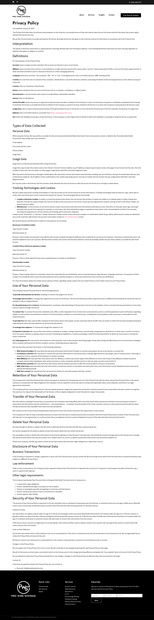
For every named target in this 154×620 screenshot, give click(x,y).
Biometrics (69, 591)
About (81, 15)
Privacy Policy (51, 617)
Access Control (70, 586)
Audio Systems (70, 589)
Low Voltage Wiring (72, 596)
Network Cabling (71, 599)
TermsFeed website (71, 217)
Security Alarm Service (73, 601)
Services (91, 15)
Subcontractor (70, 604)
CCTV (67, 594)
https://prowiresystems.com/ (61, 113)
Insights (102, 15)
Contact (112, 15)
